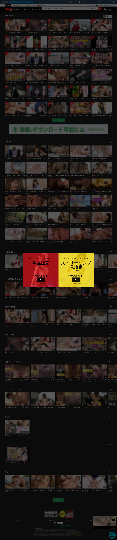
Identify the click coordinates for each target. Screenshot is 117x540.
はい (40, 279)
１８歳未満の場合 (41, 283)
